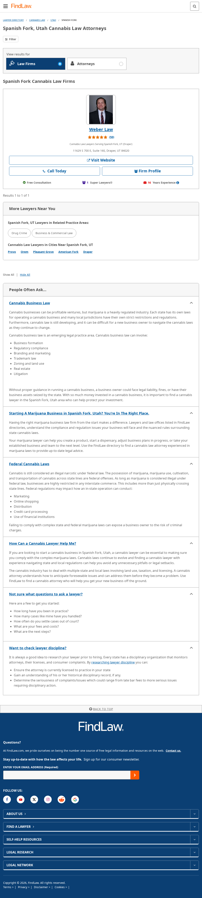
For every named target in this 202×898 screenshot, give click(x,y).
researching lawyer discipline (113, 662)
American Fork (68, 252)
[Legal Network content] (194, 865)
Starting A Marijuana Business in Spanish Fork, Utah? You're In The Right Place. (79, 413)
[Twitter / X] (34, 799)
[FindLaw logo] (22, 6)
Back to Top (103, 709)
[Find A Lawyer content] (194, 826)
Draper (88, 252)
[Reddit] (61, 799)
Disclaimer (41, 887)
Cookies (60, 887)
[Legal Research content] (194, 852)
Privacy (23, 887)
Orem (24, 252)
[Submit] (134, 775)
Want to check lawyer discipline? (37, 648)
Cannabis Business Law (29, 303)
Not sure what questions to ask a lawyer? (46, 594)
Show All (8, 275)
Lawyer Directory (13, 20)
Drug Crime (19, 233)
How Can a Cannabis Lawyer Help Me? (42, 543)
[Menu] (5, 6)
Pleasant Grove (43, 252)
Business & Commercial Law (54, 233)
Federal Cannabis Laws (29, 464)
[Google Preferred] (75, 799)
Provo (12, 252)
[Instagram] (48, 799)
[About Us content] (194, 813)
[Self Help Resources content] (194, 839)
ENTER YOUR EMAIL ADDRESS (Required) (30, 767)
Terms (7, 887)
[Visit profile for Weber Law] (101, 109)
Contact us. (173, 750)
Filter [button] (12, 39)
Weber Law (101, 129)
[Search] (194, 6)
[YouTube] (20, 799)
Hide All (25, 275)
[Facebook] (7, 799)
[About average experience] (177, 182)
